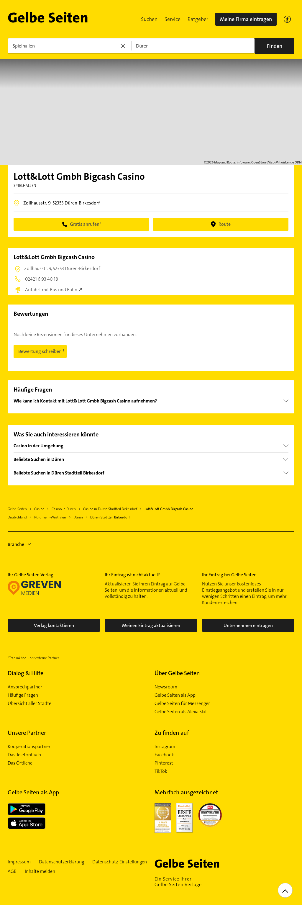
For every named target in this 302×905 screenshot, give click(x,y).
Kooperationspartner (29, 746)
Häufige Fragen (23, 695)
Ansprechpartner (25, 687)
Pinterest (164, 763)
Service (172, 19)
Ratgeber (198, 19)
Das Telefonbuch (24, 755)
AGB (12, 871)
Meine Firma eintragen (246, 19)
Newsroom (166, 687)
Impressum (19, 862)
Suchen (149, 19)
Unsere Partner (27, 733)
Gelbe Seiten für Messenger (182, 703)
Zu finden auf (172, 733)
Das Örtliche (20, 763)
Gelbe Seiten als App (175, 695)
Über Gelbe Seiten (177, 673)
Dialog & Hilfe (25, 673)
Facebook (164, 755)
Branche (16, 544)
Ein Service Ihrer (178, 881)
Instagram (165, 746)
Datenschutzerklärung (61, 862)
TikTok (161, 771)
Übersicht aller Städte (29, 703)
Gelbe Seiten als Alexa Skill (181, 712)
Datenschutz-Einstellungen (119, 862)
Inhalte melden (40, 871)
